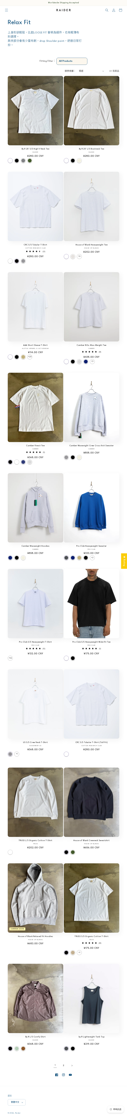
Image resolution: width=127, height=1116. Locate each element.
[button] (6, 10)
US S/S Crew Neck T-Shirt (35, 742)
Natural (79, 160)
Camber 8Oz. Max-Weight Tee (91, 345)
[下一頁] (71, 1065)
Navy (85, 361)
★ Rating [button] (124, 561)
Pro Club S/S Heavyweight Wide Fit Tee (91, 642)
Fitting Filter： (48, 61)
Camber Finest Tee (35, 446)
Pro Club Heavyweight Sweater (91, 546)
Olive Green (29, 160)
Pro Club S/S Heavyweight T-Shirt (35, 642)
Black (16, 160)
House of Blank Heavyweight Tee (92, 245)
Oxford (23, 261)
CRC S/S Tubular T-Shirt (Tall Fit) (91, 742)
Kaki (72, 952)
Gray (23, 160)
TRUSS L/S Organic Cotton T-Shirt (35, 841)
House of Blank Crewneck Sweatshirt (91, 841)
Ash (79, 361)
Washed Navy (23, 462)
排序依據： (70, 71)
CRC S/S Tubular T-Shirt (35, 245)
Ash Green (16, 1048)
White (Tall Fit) (66, 754)
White (10, 160)
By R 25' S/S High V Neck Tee (35, 149)
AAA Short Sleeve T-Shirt (35, 345)
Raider (18, 1113)
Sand (23, 356)
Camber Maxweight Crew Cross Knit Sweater (91, 446)
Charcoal (66, 557)
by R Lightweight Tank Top (92, 1037)
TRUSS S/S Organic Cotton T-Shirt (91, 936)
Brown (23, 1048)
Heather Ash (72, 256)
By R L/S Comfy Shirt (35, 1037)
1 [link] (55, 1065)
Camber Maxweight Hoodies (35, 546)
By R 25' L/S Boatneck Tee (91, 149)
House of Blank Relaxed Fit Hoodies (35, 936)
